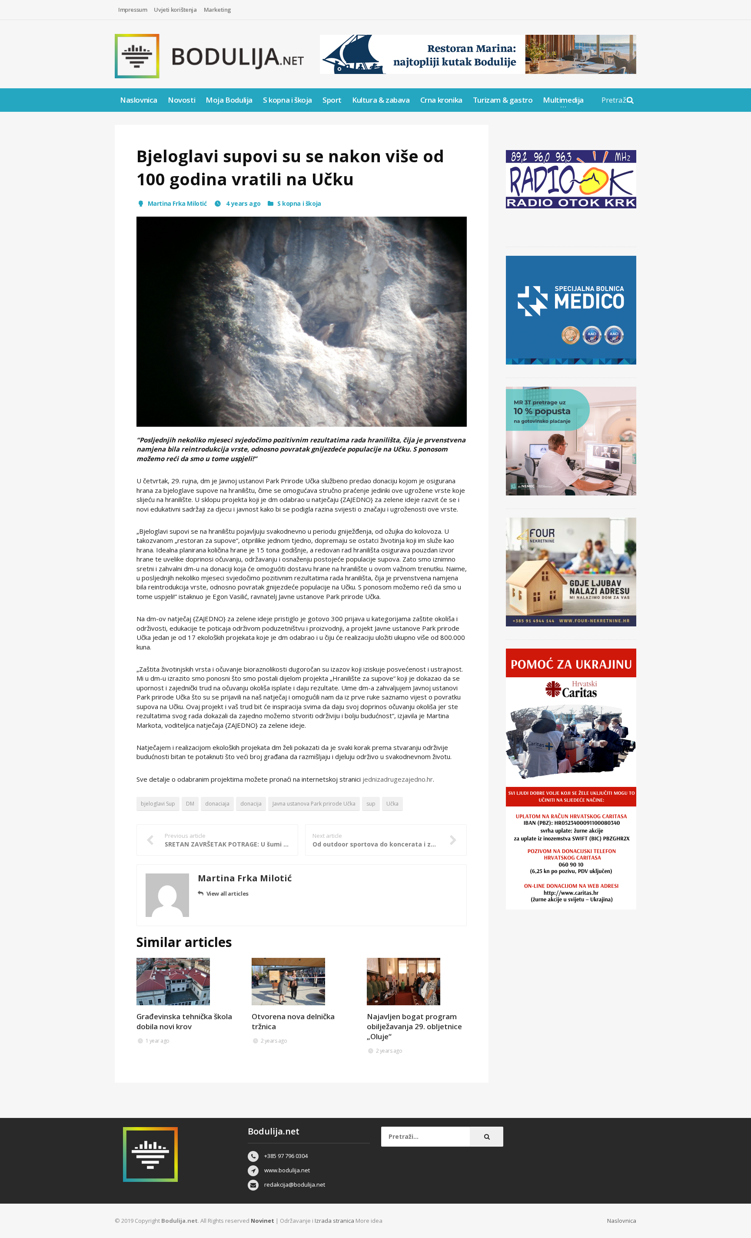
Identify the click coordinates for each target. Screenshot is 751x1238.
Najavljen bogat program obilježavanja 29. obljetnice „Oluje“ (414, 1026)
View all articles (227, 893)
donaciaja (217, 803)
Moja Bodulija (229, 100)
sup (371, 803)
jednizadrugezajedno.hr (397, 779)
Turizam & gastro (503, 100)
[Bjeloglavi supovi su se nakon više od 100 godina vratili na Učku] (301, 322)
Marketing (217, 9)
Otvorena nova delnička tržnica (293, 1021)
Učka (392, 803)
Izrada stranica (335, 1221)
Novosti (181, 100)
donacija (251, 803)
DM (190, 803)
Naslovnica (138, 100)
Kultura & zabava (381, 100)
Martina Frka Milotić (177, 203)
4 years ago (243, 203)
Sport (332, 100)
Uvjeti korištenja (175, 9)
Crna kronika (441, 100)
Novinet (262, 1221)
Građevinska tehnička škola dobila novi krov (184, 1021)
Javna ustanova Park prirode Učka (314, 803)
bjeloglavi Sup (158, 803)
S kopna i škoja (287, 100)
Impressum (132, 9)
